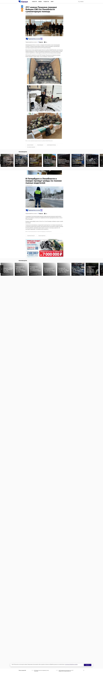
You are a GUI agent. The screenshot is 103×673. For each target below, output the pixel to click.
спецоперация (40, 144)
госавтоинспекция (31, 235)
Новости (34, 1)
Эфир (52, 1)
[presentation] (1, 160)
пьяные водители (41, 235)
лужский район (30, 144)
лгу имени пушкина (31, 147)
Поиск (81, 1)
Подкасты (46, 1)
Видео (40, 1)
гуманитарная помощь (51, 144)
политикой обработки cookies (71, 664)
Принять (87, 664)
